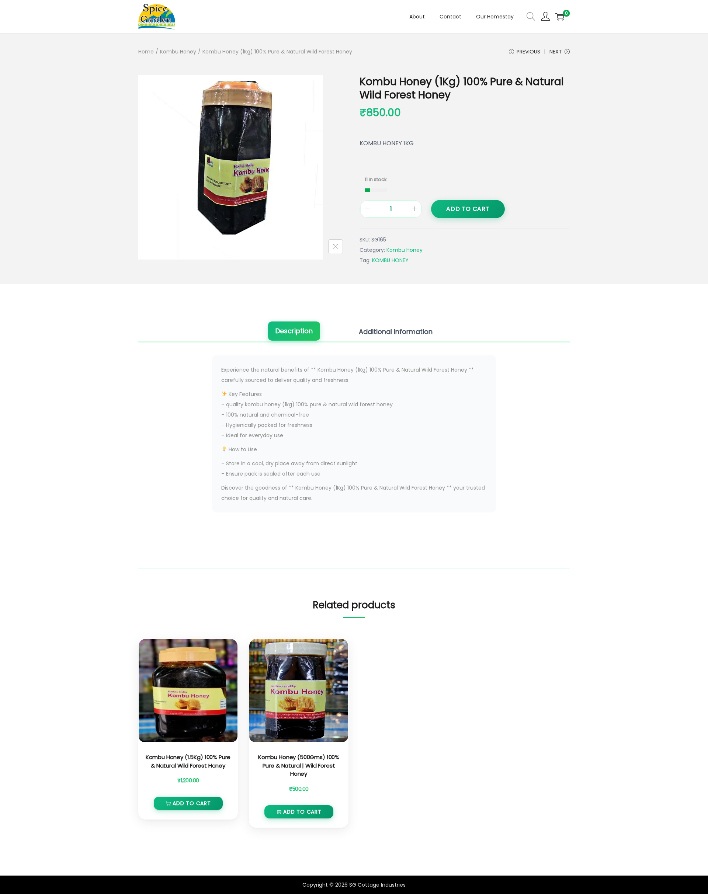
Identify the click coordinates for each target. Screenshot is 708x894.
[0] (559, 16)
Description (294, 330)
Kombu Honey (178, 51)
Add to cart (468, 209)
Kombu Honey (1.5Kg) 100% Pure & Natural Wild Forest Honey (188, 761)
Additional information (396, 331)
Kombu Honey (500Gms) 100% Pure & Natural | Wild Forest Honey (298, 765)
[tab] (294, 331)
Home (146, 51)
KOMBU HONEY (390, 260)
